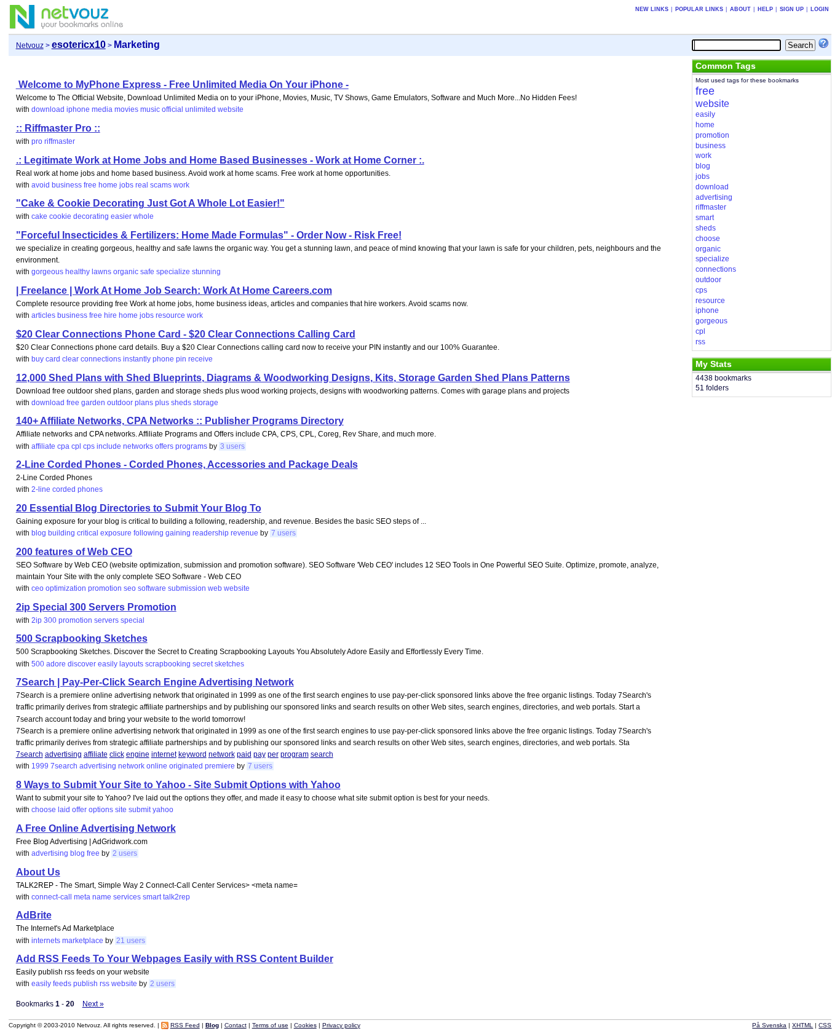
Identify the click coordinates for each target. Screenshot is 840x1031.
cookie (60, 216)
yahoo (163, 809)
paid (244, 754)
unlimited (200, 109)
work (181, 185)
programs (191, 446)
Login (819, 9)
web (215, 588)
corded (64, 489)
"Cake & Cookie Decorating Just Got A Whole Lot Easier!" (150, 203)
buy (37, 359)
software (152, 588)
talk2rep (176, 897)
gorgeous (47, 271)
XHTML (802, 1025)
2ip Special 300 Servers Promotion (96, 607)
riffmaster (59, 141)
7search (29, 754)
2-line (40, 489)
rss (104, 983)
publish (85, 983)
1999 (40, 766)
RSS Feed (185, 1025)
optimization (66, 588)
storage (205, 402)
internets (45, 940)
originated (186, 766)
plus (162, 402)
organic (125, 271)
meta (82, 897)
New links (651, 9)
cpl (76, 446)
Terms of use (270, 1025)
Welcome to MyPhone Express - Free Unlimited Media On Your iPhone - (182, 84)
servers (106, 620)
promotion (105, 588)
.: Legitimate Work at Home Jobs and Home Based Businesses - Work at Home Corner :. (220, 160)
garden (93, 402)
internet (163, 754)
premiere (220, 766)
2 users (125, 853)
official (172, 109)
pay (259, 754)
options (101, 809)
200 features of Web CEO (74, 552)
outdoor (120, 402)
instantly (137, 359)
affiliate (43, 446)
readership (210, 533)
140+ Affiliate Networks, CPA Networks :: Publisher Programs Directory (180, 421)
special (133, 620)
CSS (824, 1025)
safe (147, 271)
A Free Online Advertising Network (96, 828)
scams (161, 185)
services (127, 897)
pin (181, 359)
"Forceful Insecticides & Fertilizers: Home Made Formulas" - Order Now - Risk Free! (209, 235)
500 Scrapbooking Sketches (82, 638)
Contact (235, 1025)
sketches (229, 664)
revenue (244, 533)
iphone (78, 109)
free (90, 185)
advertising (63, 754)
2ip (36, 620)
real (141, 185)
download (48, 109)
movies (126, 109)
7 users (283, 533)
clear (70, 359)
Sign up (792, 9)
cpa (63, 446)
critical (87, 533)
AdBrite (34, 915)
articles (43, 315)
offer (79, 809)
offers (164, 446)
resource (170, 315)
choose (43, 809)
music (150, 109)
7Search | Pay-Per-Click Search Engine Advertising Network (155, 682)
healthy (77, 271)
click (116, 754)
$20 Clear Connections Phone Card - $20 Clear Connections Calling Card (185, 334)
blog (38, 533)
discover (82, 664)
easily (107, 664)
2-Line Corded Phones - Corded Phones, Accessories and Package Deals (187, 464)
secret (202, 664)
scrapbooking (168, 664)
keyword (192, 754)
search (322, 754)
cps (89, 446)
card (53, 359)
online (156, 766)
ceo (37, 588)
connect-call (51, 897)
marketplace (82, 940)
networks (138, 446)
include (109, 446)
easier (121, 216)
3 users (232, 446)
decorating (91, 216)
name (101, 897)
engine (137, 754)
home (107, 185)
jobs (126, 185)
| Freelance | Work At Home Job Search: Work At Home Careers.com (174, 290)
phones (90, 489)
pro (36, 141)
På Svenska (769, 1025)
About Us (38, 872)
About (740, 9)
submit (140, 809)
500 (37, 664)
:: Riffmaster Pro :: (58, 128)
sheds (181, 402)
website (231, 109)
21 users (130, 940)
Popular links (699, 9)
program (294, 754)
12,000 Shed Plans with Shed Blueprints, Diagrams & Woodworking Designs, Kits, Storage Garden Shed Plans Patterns (293, 378)
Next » (93, 1004)
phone (163, 359)
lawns (101, 271)
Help (765, 9)
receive (200, 359)
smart (152, 897)
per (273, 754)
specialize (173, 271)
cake (39, 216)
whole (143, 216)
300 (50, 620)
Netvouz (30, 45)
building (61, 533)
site (121, 809)
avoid (40, 185)
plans (144, 402)
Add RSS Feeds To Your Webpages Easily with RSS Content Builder (174, 959)
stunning (206, 271)
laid (64, 809)
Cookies (305, 1025)
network (221, 754)
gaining (178, 533)
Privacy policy (341, 1025)
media (102, 109)
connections (101, 359)
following (148, 533)
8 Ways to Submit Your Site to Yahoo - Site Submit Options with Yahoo (178, 785)
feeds (62, 983)
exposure (116, 533)
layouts (131, 664)
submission (187, 588)
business (67, 185)
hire (110, 315)
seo (130, 588)
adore (56, 664)
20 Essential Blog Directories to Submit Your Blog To (138, 508)
